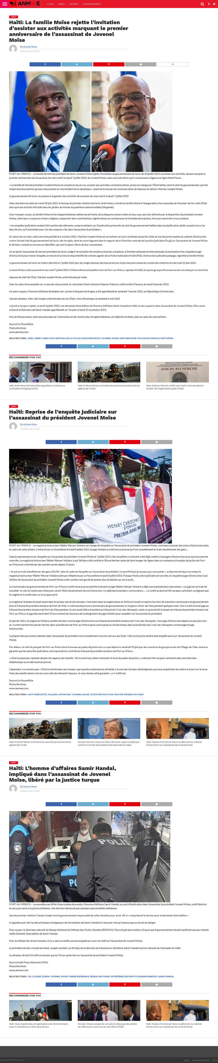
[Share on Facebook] (45, 63)
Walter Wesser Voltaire (128, 694)
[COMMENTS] (172, 63)
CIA (29, 976)
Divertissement (92, 4)
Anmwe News (30, 46)
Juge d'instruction (101, 694)
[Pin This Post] (108, 63)
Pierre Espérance (79, 976)
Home (50, 4)
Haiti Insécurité (37, 694)
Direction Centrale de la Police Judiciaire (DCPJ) (71, 338)
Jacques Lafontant (59, 694)
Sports (74, 4)
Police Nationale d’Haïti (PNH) (155, 338)
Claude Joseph (41, 976)
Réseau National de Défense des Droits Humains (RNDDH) (123, 976)
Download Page (201, 1060)
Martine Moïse (128, 338)
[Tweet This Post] (77, 63)
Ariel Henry (34, 338)
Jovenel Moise (110, 338)
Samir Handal (166, 976)
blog (186, 1060)
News (61, 4)
